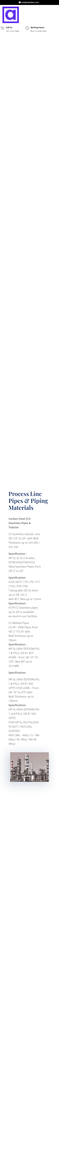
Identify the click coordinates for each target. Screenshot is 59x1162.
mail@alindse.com (30, 2)
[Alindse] (10, 15)
